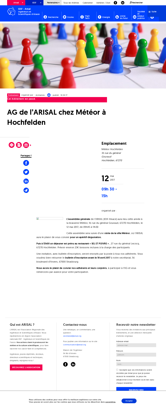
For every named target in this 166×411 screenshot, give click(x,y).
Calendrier (88, 2)
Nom (118, 360)
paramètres (110, 402)
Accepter (129, 401)
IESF (34, 2)
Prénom (119, 351)
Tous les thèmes (71, 2)
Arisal (16, 2)
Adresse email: (122, 341)
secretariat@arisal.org (72, 336)
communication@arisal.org (74, 344)
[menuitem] (16, 2)
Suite (154, 11)
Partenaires (52, 2)
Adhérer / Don (103, 2)
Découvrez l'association (26, 367)
